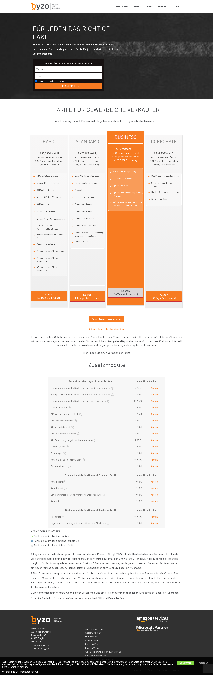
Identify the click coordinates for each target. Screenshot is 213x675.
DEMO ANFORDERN (68, 85)
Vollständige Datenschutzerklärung (21, 671)
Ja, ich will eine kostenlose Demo (58, 83)
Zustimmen (185, 662)
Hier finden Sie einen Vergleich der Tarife (106, 352)
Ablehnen (203, 662)
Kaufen (154, 387)
